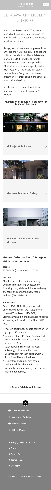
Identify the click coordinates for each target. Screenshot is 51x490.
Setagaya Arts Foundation (23, 442)
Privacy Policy (17, 454)
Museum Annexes (20, 410)
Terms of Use (17, 460)
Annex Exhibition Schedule (27, 387)
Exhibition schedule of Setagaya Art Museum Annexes (26, 103)
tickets (46, 4)
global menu (4, 5)
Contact (14, 448)
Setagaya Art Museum (25, 5)
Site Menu (16, 465)
